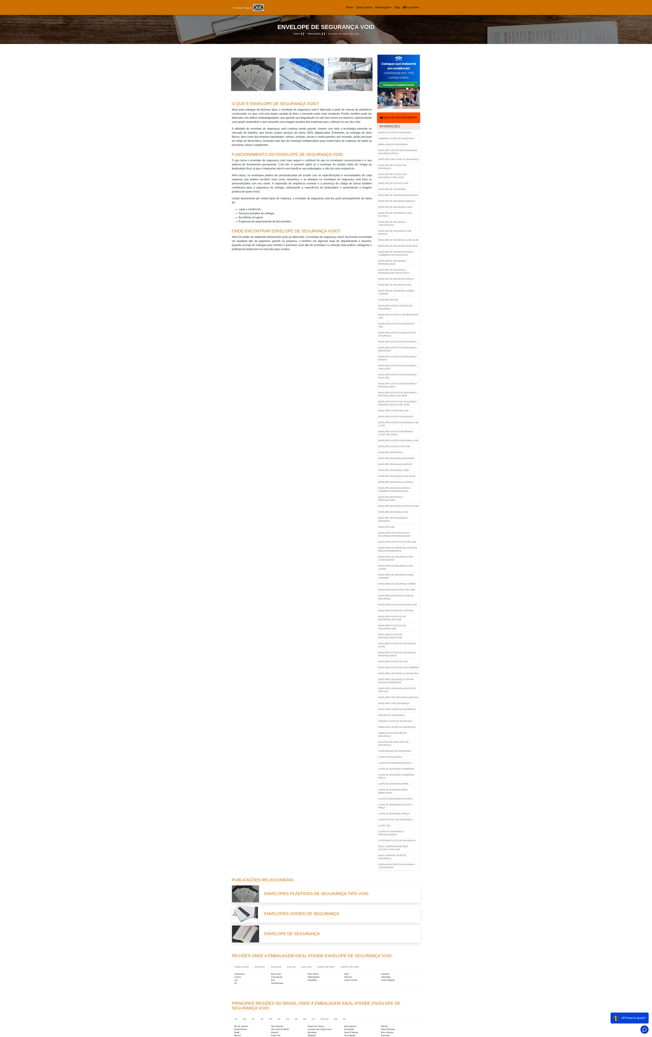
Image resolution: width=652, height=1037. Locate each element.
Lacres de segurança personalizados (390, 833)
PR (270, 1019)
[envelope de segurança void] (253, 73)
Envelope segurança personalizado (390, 498)
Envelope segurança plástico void (398, 506)
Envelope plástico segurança (395, 416)
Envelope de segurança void (394, 285)
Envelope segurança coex (393, 470)
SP (261, 1019)
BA (304, 1019)
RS (287, 1019)
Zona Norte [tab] (260, 967)
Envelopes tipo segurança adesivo (398, 697)
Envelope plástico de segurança (397, 342)
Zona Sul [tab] (291, 967)
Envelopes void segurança (394, 703)
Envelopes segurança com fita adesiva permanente (396, 681)
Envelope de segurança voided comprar (396, 292)
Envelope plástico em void (393, 411)
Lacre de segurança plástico (395, 799)
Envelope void (386, 527)
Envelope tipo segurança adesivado (393, 519)
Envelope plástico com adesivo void (396, 325)
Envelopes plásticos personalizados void (390, 636)
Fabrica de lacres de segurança (397, 727)
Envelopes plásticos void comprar (398, 667)
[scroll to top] (23, 1024)
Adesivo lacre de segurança (395, 132)
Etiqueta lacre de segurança (395, 721)
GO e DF (325, 1019)
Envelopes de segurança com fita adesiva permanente (397, 549)
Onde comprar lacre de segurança (392, 857)
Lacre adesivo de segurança (394, 751)
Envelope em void (388, 300)
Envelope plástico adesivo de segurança (395, 307)
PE (296, 1019)
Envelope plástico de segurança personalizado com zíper (397, 394)
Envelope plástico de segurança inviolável (397, 376)
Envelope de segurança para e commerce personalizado (396, 253)
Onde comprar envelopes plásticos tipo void (393, 848)
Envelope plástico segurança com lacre (398, 424)
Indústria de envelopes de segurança (393, 743)
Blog (397, 7)
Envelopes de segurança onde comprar (396, 576)
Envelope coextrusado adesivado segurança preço (398, 152)
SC (279, 1019)
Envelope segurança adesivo (395, 464)
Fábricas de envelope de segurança (392, 734)
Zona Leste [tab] (306, 967)
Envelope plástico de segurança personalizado (397, 385)
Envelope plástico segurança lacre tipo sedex (395, 433)
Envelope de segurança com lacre (398, 240)
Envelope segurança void (393, 512)
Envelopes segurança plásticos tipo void (397, 690)
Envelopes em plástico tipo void (396, 590)
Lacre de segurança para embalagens (393, 791)
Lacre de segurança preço (394, 814)
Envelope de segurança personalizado (392, 262)
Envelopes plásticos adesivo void (397, 605)
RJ (236, 1019)
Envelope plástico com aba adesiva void (398, 316)
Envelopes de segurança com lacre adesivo (395, 558)
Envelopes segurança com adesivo (398, 673)
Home (350, 8)
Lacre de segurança (390, 757)
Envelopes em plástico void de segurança (395, 597)
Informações (382, 7)
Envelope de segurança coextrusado (392, 223)
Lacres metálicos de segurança (397, 840)
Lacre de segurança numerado (396, 769)
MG (244, 1019)
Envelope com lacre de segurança (398, 159)
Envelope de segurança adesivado (398, 195)
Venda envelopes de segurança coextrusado (396, 866)
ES (253, 1019)
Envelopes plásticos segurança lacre (397, 645)
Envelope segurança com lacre (396, 476)
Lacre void (384, 825)
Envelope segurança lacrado (395, 482)
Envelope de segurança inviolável (398, 246)
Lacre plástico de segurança (395, 819)
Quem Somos (364, 7)
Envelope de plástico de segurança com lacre (392, 176)
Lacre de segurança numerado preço (396, 776)
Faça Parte (412, 7)
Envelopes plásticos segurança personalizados (397, 654)
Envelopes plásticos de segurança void (392, 627)
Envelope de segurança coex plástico (395, 214)
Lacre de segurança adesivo (394, 763)
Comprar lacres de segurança (396, 138)
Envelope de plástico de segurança (392, 167)
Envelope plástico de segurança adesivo (397, 358)
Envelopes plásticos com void (395, 611)
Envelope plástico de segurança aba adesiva (397, 349)
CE (313, 1019)
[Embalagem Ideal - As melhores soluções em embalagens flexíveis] (249, 7)
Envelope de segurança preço (396, 279)
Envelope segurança (390, 452)
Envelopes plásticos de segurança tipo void (392, 618)
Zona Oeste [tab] (276, 967)
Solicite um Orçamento (400, 117)
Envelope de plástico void (393, 183)
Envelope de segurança (392, 189)
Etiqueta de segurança (391, 715)
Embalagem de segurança (393, 144)
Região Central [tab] (242, 967)
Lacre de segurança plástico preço (395, 806)
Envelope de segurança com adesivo (394, 232)
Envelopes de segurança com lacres (395, 567)
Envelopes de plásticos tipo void (397, 542)
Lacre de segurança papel (393, 784)
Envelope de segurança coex (395, 207)
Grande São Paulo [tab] (325, 967)
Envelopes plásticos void (393, 661)
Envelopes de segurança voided (397, 584)
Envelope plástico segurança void (398, 440)
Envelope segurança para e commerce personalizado (394, 489)
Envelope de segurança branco (396, 201)
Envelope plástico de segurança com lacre (397, 367)
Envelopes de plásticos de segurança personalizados (394, 534)
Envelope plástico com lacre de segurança (397, 334)
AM (335, 1019)
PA (344, 1019)
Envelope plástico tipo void (394, 446)
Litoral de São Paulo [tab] (349, 967)
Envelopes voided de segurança (397, 709)
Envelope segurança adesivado (396, 458)
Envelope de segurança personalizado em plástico (394, 271)
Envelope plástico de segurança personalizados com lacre (397, 403)
